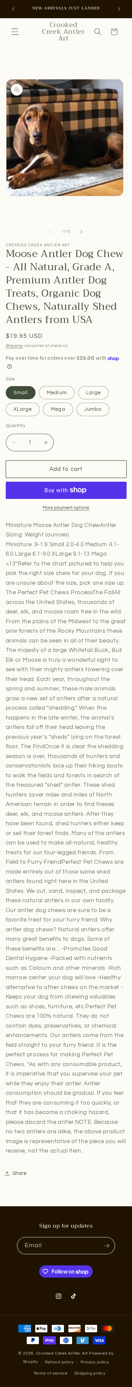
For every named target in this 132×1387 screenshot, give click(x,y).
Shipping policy (90, 1373)
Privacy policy (95, 1362)
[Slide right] (81, 231)
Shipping (14, 346)
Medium (57, 392)
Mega (58, 409)
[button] (15, 32)
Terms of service (51, 1373)
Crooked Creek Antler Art (62, 1353)
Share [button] (20, 1173)
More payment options (66, 507)
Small (21, 392)
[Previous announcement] (13, 9)
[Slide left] (50, 231)
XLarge (23, 409)
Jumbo (93, 409)
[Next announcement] (119, 9)
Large (93, 392)
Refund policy (59, 1362)
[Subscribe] (106, 1246)
